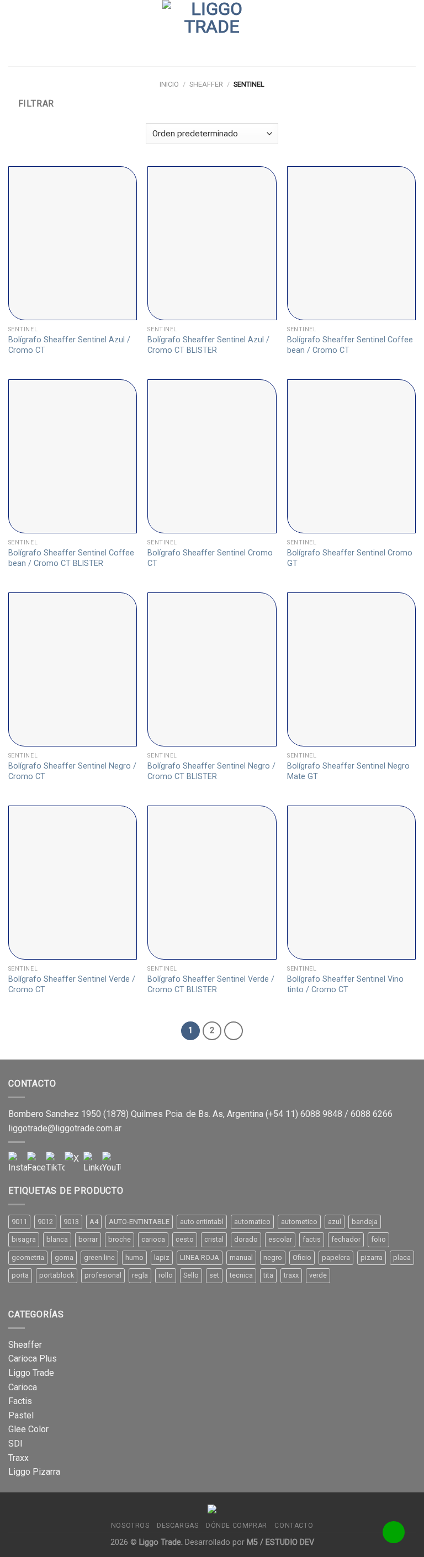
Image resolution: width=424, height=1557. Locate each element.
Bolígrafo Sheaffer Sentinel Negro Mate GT (348, 771)
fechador (346, 1239)
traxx (291, 1275)
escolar (280, 1239)
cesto (185, 1239)
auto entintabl (202, 1221)
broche (119, 1239)
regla (140, 1275)
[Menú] (15, 32)
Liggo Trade (31, 1373)
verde (318, 1275)
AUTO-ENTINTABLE (139, 1221)
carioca (153, 1239)
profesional (102, 1275)
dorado (246, 1239)
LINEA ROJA (199, 1257)
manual (241, 1257)
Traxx (18, 1458)
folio (378, 1239)
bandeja (365, 1221)
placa (402, 1257)
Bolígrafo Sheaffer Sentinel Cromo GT (349, 558)
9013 (71, 1221)
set (214, 1275)
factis (312, 1239)
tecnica (241, 1275)
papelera (336, 1257)
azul (334, 1221)
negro (272, 1257)
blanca (57, 1239)
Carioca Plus (32, 1358)
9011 (19, 1221)
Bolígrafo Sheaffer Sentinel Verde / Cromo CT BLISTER (210, 984)
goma (64, 1257)
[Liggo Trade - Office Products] (212, 33)
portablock (56, 1275)
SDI (15, 1443)
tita (268, 1275)
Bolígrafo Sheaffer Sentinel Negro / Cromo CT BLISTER (211, 771)
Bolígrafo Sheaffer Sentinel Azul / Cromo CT (69, 345)
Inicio (169, 84)
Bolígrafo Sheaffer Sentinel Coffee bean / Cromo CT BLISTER (71, 558)
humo (134, 1257)
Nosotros (130, 1525)
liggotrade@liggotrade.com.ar (64, 1128)
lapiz (161, 1257)
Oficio (302, 1257)
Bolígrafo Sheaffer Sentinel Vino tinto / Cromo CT (345, 984)
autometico (299, 1221)
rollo (165, 1275)
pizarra (372, 1257)
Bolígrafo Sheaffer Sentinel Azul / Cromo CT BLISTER (208, 345)
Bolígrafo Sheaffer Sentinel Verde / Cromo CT (71, 984)
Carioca (22, 1387)
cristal (214, 1239)
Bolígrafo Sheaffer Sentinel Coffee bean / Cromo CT (350, 345)
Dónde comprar (236, 1525)
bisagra (24, 1239)
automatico (252, 1221)
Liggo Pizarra (34, 1471)
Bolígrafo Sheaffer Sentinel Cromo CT (210, 558)
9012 (45, 1221)
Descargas (178, 1525)
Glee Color (28, 1429)
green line (99, 1257)
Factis (20, 1401)
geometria (28, 1257)
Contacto (293, 1525)
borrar (88, 1239)
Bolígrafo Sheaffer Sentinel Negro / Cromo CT (72, 771)
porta (20, 1275)
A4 (93, 1221)
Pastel (21, 1415)
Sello (191, 1275)
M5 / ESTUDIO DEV (280, 1542)
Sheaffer (206, 84)
